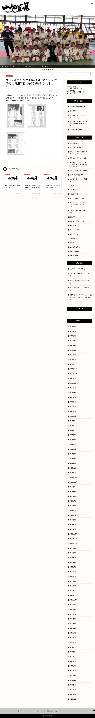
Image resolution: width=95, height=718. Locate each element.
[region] (47, 41)
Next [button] (92, 40)
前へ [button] (2, 40)
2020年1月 (73, 699)
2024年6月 (73, 449)
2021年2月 (73, 638)
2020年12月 (73, 647)
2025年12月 (73, 364)
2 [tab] (44, 69)
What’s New (73, 255)
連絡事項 (72, 242)
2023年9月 (73, 491)
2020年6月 (73, 675)
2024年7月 (73, 444)
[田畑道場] (16, 12)
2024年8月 (73, 439)
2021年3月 (73, 633)
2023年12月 (73, 477)
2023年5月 (73, 510)
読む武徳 (72, 217)
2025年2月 (73, 411)
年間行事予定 (73, 238)
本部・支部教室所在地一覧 (78, 170)
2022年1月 (73, 586)
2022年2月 (73, 581)
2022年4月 (73, 572)
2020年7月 (73, 670)
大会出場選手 (73, 189)
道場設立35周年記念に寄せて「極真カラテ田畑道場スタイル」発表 (78, 164)
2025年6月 (73, 392)
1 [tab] (42, 69)
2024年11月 (73, 425)
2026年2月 (73, 355)
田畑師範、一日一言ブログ (78, 147)
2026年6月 (73, 336)
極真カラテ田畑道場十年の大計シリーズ (78, 153)
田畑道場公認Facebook (77, 106)
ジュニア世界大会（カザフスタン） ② (80, 282)
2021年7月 (73, 614)
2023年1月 (73, 529)
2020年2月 (73, 694)
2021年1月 (73, 642)
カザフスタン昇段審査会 (77, 269)
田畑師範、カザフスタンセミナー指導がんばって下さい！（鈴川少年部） (80, 297)
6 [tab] (52, 69)
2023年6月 (73, 505)
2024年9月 (73, 435)
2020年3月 (73, 689)
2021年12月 (73, 590)
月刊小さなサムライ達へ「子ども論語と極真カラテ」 (77, 204)
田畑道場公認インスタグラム (78, 116)
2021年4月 (73, 628)
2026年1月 (73, 359)
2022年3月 (73, 576)
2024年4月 (73, 458)
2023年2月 (73, 524)
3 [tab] (46, 69)
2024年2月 (73, 468)
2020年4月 (73, 685)
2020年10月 (73, 656)
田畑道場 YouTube (75, 129)
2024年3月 (73, 463)
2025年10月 (73, 373)
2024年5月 (73, 454)
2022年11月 (73, 538)
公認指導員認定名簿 (76, 175)
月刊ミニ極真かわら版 (76, 198)
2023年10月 (73, 487)
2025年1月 (73, 416)
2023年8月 (73, 496)
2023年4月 (73, 515)
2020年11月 (73, 652)
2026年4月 (73, 345)
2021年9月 (73, 605)
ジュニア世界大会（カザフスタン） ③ (80, 275)
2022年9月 (73, 548)
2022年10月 (73, 543)
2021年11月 (73, 595)
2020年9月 (73, 661)
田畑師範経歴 (73, 143)
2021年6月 (73, 619)
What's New (9, 76)
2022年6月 (73, 562)
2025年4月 (73, 402)
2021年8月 (73, 609)
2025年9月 (73, 378)
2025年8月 (73, 383)
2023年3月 (73, 520)
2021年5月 (73, 623)
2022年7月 (73, 557)
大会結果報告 (73, 194)
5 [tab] (50, 69)
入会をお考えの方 (75, 251)
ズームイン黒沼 (74, 230)
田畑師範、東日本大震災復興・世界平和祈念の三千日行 (78, 123)
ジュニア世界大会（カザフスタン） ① (80, 289)
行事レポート (73, 234)
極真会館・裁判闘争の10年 (78, 158)
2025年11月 (73, 369)
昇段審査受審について (76, 221)
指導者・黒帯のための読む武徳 (78, 211)
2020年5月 (73, 680)
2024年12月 (73, 421)
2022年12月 (73, 534)
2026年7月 (73, 331)
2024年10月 (73, 430)
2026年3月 (73, 350)
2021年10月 (73, 600)
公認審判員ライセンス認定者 (78, 180)
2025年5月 (73, 397)
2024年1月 (73, 472)
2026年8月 (73, 326)
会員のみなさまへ (75, 247)
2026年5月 (73, 340)
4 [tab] (48, 69)
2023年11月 (73, 482)
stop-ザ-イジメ (74, 225)
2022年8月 (73, 553)
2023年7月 (73, 501)
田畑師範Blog (73, 111)
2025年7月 (73, 388)
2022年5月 (73, 567)
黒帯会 (71, 185)
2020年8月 (73, 666)
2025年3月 (73, 406)
